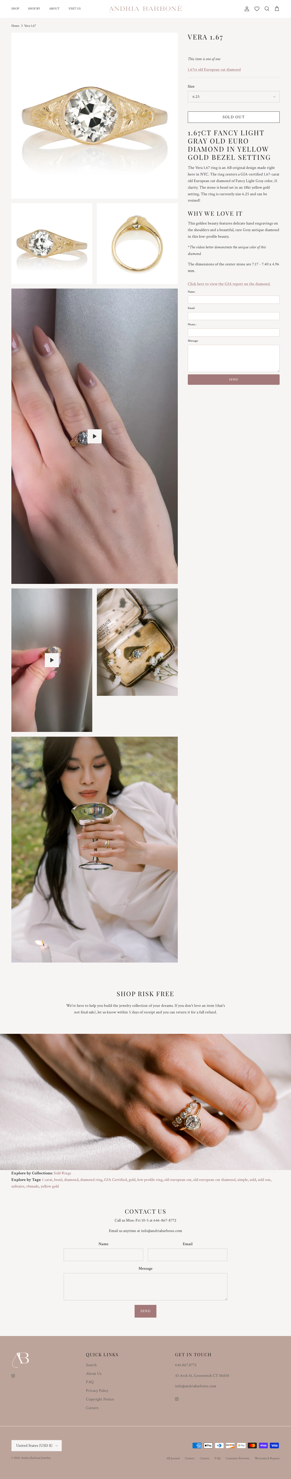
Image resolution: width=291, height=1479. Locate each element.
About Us (93, 1373)
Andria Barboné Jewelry (35, 1458)
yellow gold (50, 1186)
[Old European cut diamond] (52, 660)
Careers (92, 1407)
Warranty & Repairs (267, 1458)
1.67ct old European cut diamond (214, 69)
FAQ (90, 1382)
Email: (191, 308)
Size (191, 86)
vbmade (32, 1186)
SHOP (15, 9)
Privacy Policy (97, 1390)
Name (103, 1244)
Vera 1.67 (30, 26)
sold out (264, 1179)
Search (91, 1365)
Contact (190, 1458)
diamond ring (91, 1179)
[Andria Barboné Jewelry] (146, 9)
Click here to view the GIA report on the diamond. (229, 283)
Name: (191, 292)
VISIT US (74, 9)
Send (145, 1311)
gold (132, 1179)
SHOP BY (34, 9)
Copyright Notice (100, 1399)
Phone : (192, 324)
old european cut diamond (214, 1179)
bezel (58, 1179)
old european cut (177, 1179)
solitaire (17, 1186)
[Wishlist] (257, 9)
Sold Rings (62, 1173)
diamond (71, 1179)
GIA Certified (115, 1179)
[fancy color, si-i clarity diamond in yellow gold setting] (95, 436)
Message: (193, 341)
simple (242, 1179)
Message (145, 1268)
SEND (233, 380)
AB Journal (173, 1458)
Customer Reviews (237, 1458)
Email (188, 1244)
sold (253, 1179)
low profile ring (150, 1179)
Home (15, 26)
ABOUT (54, 9)
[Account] (246, 9)
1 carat (47, 1179)
